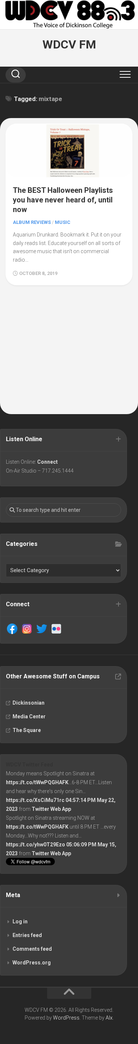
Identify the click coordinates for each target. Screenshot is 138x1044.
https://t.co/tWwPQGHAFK (37, 782)
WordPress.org (32, 963)
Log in (20, 921)
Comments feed (32, 949)
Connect (47, 462)
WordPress (66, 1018)
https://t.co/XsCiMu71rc (35, 800)
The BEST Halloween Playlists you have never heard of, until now (63, 200)
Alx (109, 1018)
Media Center (29, 716)
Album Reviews (32, 222)
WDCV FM (69, 44)
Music (62, 222)
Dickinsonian (29, 703)
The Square (27, 730)
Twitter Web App (51, 809)
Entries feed (27, 935)
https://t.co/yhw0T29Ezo (35, 844)
